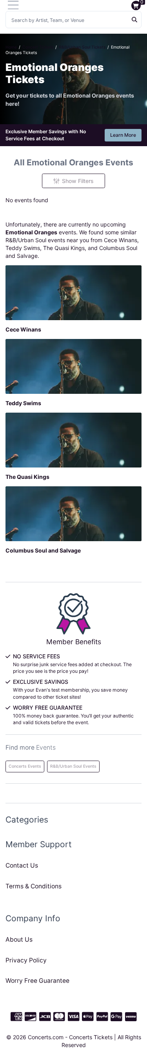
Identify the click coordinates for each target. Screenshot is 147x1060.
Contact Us (21, 865)
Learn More (123, 135)
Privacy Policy (26, 960)
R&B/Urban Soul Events (73, 766)
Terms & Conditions (33, 886)
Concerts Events (25, 766)
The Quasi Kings (64, 248)
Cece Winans (120, 240)
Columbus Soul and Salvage (43, 550)
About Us (19, 939)
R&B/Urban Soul (25, 240)
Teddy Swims (22, 248)
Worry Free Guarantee (37, 980)
